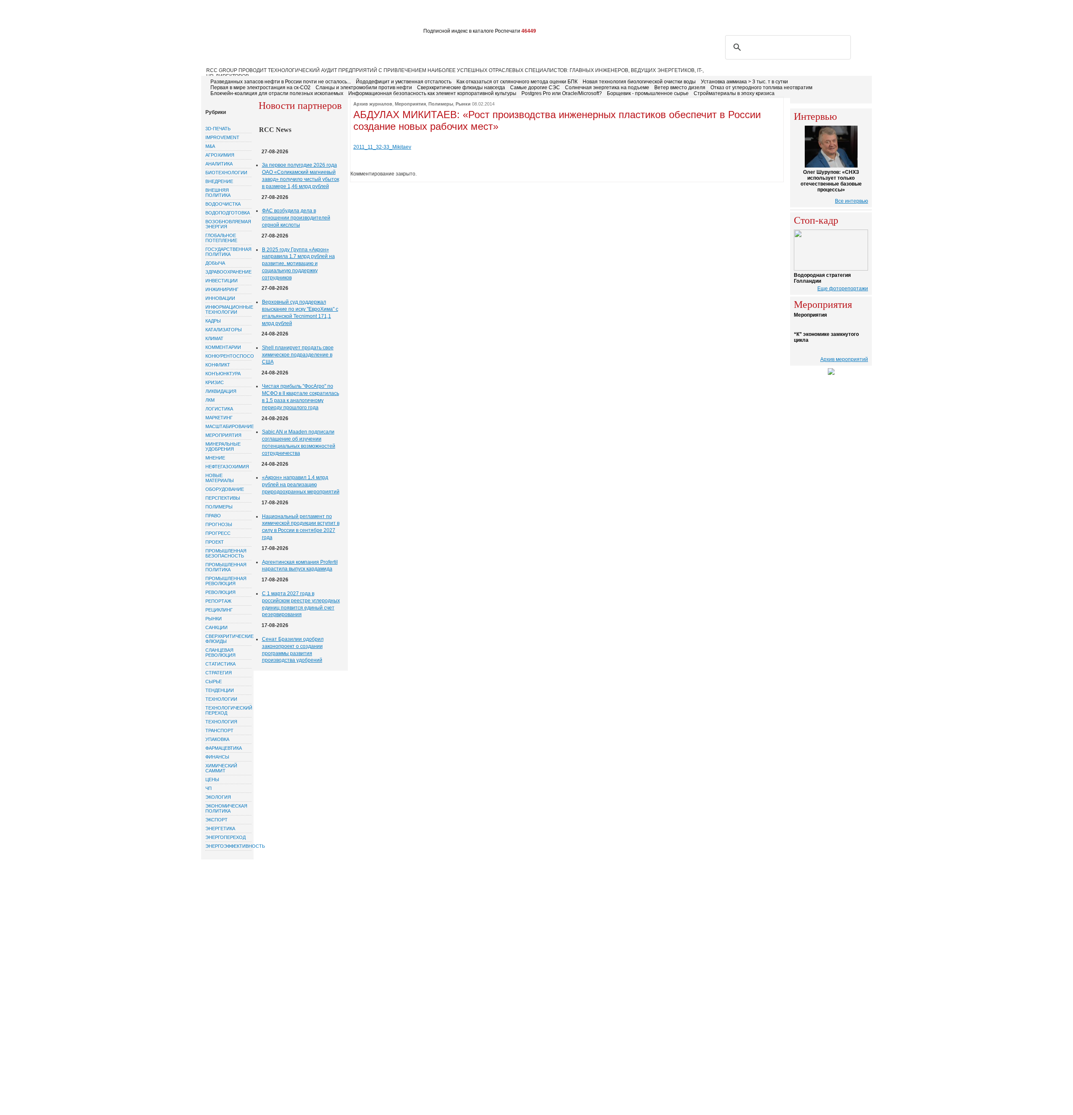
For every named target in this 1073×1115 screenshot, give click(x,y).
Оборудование (224, 489)
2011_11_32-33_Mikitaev (382, 147)
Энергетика (220, 828)
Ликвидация (220, 391)
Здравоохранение (228, 271)
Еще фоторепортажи (842, 289)
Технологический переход (228, 710)
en (864, 15)
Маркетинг (219, 417)
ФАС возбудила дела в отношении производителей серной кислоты (296, 218)
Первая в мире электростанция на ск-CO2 (260, 87)
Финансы (217, 756)
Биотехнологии (226, 172)
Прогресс (218, 533)
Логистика (219, 408)
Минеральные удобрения (223, 446)
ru (851, 15)
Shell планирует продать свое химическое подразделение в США (298, 355)
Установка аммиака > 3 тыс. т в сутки (744, 82)
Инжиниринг (221, 289)
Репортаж (218, 601)
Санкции (216, 627)
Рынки (213, 618)
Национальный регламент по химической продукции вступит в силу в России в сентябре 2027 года (301, 527)
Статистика (220, 663)
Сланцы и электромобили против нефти (364, 87)
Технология (221, 721)
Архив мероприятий (844, 359)
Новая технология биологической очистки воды (639, 82)
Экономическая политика (226, 808)
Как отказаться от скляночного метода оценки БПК (517, 82)
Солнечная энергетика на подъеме (607, 87)
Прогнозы (218, 524)
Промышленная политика (225, 567)
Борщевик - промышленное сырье (648, 93)
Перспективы (222, 498)
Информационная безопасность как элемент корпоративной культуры (432, 93)
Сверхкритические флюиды (228, 639)
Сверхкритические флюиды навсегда (461, 87)
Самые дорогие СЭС (535, 87)
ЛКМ (210, 400)
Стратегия (218, 672)
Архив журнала (403, 16)
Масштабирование (228, 426)
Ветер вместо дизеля (679, 87)
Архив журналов (372, 103)
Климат (214, 338)
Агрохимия (219, 154)
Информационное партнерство (517, 16)
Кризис (214, 382)
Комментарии (223, 347)
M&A (210, 146)
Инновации (220, 298)
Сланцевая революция (220, 653)
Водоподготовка (227, 212)
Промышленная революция (225, 581)
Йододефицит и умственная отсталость (403, 82)
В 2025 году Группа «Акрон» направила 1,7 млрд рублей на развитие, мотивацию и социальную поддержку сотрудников (298, 264)
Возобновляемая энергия (228, 224)
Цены (212, 779)
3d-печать (218, 128)
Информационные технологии (228, 310)
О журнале (254, 16)
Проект (214, 542)
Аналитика (219, 163)
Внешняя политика (218, 193)
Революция (220, 592)
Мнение (215, 457)
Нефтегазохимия (227, 466)
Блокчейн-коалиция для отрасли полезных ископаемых (276, 93)
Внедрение (219, 181)
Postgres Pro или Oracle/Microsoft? (561, 93)
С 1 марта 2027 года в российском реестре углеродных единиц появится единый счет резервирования (301, 604)
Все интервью (851, 201)
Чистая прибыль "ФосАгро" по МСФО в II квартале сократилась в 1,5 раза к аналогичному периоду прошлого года (300, 396)
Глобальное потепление (221, 238)
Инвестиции (221, 280)
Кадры (213, 320)
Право (213, 515)
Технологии (221, 699)
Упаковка (217, 739)
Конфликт (217, 364)
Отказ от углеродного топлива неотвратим (761, 87)
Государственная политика (228, 252)
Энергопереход (225, 837)
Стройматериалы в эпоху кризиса (734, 93)
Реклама (326, 16)
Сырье (213, 681)
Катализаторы (223, 329)
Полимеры (219, 506)
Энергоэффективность (228, 846)
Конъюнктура (223, 373)
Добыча (215, 263)
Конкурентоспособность (228, 356)
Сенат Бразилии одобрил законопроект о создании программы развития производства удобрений (293, 649)
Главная (219, 16)
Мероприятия (223, 435)
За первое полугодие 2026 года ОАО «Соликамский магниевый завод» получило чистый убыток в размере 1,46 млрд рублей (300, 175)
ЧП (208, 788)
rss (824, 15)
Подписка (291, 16)
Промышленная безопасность (225, 553)
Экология (218, 797)
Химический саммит (221, 768)
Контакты (360, 16)
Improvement (222, 137)
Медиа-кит (448, 16)
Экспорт (216, 819)
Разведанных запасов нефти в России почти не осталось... (280, 82)
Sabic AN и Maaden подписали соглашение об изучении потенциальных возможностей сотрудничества (298, 442)
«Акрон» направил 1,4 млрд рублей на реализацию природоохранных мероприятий (301, 485)
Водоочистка (223, 203)
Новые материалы (219, 478)
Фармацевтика (223, 748)
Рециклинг (219, 609)
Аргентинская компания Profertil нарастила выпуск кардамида (300, 565)
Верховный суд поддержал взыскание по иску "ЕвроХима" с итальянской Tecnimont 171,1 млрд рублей (300, 312)
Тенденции (219, 690)
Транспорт (219, 730)
